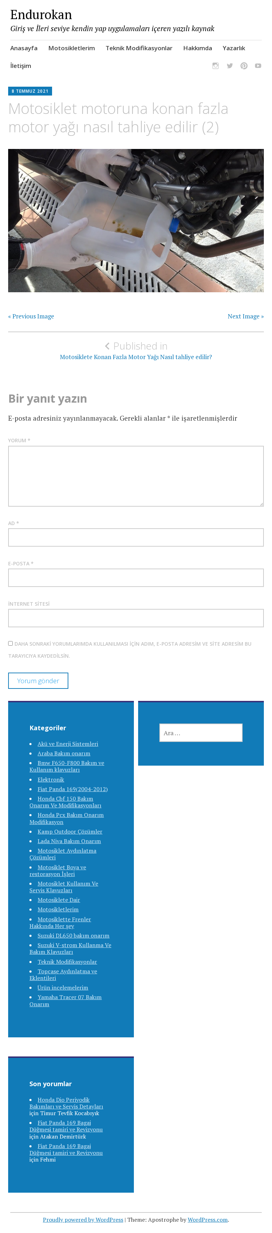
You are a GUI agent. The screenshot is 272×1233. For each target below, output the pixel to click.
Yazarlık (234, 48)
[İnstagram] (215, 67)
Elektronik (51, 779)
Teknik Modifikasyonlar (139, 48)
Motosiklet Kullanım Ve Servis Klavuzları (63, 887)
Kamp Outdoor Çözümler (70, 831)
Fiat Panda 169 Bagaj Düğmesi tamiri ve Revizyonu (66, 1126)
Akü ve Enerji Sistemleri (68, 744)
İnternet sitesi (29, 603)
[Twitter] (229, 67)
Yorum (19, 440)
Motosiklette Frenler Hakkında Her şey (60, 922)
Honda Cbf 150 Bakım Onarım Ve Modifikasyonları (65, 802)
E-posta (21, 563)
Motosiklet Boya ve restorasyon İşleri (57, 870)
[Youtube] (258, 67)
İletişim (20, 66)
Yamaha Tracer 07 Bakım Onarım (65, 1000)
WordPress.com (208, 1219)
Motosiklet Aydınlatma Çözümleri (62, 854)
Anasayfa (24, 48)
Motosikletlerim (71, 48)
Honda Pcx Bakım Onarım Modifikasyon (66, 818)
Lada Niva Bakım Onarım (69, 841)
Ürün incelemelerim (63, 987)
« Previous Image (31, 316)
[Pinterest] (244, 67)
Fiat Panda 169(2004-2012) (73, 789)
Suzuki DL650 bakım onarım (73, 935)
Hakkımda (197, 48)
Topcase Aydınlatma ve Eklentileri (63, 974)
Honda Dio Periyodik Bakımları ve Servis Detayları (66, 1103)
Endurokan (41, 14)
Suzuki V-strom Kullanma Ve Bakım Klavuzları (70, 948)
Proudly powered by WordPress (83, 1219)
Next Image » (246, 316)
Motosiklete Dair (59, 900)
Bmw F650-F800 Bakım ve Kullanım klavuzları (66, 766)
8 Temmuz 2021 (30, 91)
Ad (13, 523)
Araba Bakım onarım (64, 753)
